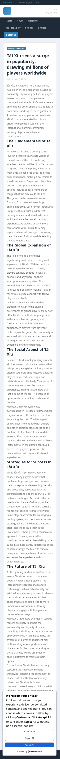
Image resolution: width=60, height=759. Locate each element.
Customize (29, 731)
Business (33, 21)
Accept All (29, 745)
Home (9, 21)
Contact (11, 34)
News (20, 21)
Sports (29, 28)
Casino (42, 28)
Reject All (29, 738)
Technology (13, 28)
